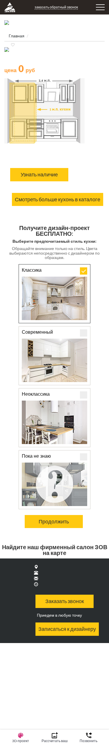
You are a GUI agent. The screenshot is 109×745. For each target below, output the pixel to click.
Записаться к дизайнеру (67, 629)
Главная (16, 35)
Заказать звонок (64, 601)
